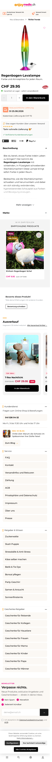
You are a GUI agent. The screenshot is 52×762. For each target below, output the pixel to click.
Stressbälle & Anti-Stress (18, 552)
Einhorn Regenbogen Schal (19, 271)
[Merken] (44, 27)
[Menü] (7, 757)
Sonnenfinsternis (14, 597)
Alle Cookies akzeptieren (26, 749)
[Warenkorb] (31, 757)
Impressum (11, 503)
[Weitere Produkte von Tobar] (45, 87)
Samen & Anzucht (14, 589)
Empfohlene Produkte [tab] (25, 226)
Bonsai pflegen (13, 574)
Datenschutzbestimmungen (31, 720)
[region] (25, 48)
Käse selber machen (15, 559)
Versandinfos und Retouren (19, 472)
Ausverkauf (10, 321)
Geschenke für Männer (17, 668)
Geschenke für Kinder (16, 653)
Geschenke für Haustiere (18, 630)
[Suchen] (18, 757)
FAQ (7, 457)
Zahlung (9, 480)
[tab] (25, 148)
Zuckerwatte (11, 536)
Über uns (10, 510)
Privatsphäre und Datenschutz (21, 495)
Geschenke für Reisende (18, 615)
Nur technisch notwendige (34, 743)
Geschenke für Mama (16, 646)
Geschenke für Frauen (16, 638)
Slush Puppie (12, 544)
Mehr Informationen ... (25, 738)
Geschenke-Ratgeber (14, 609)
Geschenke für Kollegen (17, 623)
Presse (8, 518)
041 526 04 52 (12, 417)
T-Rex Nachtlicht (14, 377)
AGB (7, 488)
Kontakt (9, 465)
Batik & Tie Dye (13, 567)
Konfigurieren (12, 743)
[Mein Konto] (43, 757)
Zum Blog (10, 443)
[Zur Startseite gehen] (25, 5)
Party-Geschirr (12, 582)
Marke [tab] (6, 212)
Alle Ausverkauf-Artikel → (37, 325)
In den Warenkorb (35, 97)
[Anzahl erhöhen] (19, 98)
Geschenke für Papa (15, 661)
